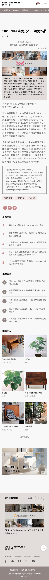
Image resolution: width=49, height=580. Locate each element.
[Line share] (10, 208)
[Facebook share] (5, 208)
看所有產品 (24, 437)
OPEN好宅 (35, 10)
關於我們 (8, 557)
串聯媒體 (36, 557)
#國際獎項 (8, 198)
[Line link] (12, 562)
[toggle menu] (45, 4)
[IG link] (19, 562)
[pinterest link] (26, 562)
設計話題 (25, 10)
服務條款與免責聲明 (28, 570)
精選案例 (7, 10)
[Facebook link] (5, 562)
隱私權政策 (14, 570)
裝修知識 (16, 10)
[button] (37, 498)
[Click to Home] (12, 4)
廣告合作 (17, 557)
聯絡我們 (27, 557)
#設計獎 (32, 198)
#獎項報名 (20, 198)
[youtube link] (33, 562)
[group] (24, 517)
